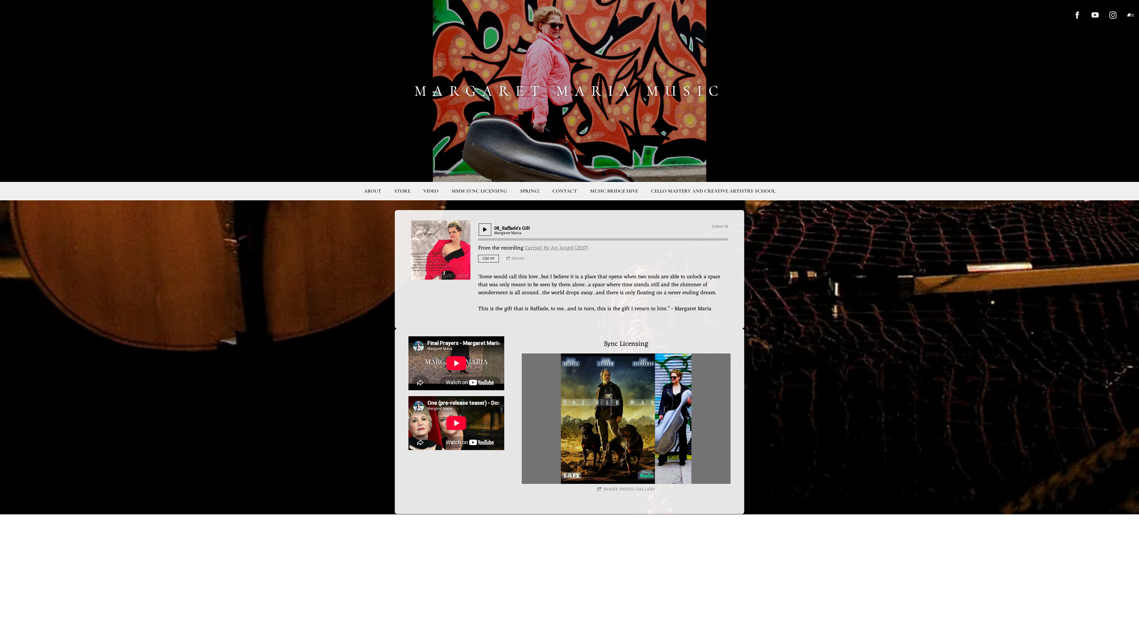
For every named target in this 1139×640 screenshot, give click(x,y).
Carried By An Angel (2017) (556, 248)
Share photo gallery (629, 489)
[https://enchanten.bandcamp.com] (1130, 15)
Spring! (529, 191)
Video (430, 191)
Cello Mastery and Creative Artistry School (713, 191)
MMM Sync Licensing (479, 191)
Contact (564, 191)
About (372, 191)
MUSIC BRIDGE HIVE (614, 191)
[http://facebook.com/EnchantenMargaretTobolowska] (1077, 15)
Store (402, 191)
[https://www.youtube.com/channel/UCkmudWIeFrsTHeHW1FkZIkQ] (1095, 15)
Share (518, 258)
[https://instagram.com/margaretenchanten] (1112, 15)
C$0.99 (488, 258)
